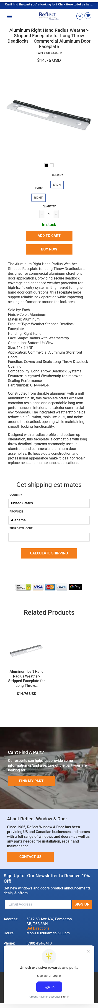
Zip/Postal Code (21, 528)
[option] (49, 113)
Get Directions (37, 928)
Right (38, 197)
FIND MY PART (31, 781)
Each (57, 184)
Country (16, 494)
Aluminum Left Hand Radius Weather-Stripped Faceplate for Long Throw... (26, 678)
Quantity (49, 206)
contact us (30, 857)
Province (16, 511)
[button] (49, 236)
